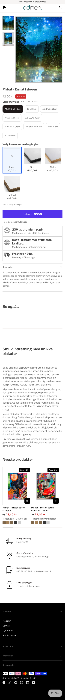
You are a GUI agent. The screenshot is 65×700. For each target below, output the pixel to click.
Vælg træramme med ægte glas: (21, 144)
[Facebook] (4, 682)
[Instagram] (21, 682)
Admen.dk (9, 678)
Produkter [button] (7, 611)
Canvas (6, 625)
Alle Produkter (10, 635)
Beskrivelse (8, 267)
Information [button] (8, 656)
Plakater (7, 621)
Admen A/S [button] (8, 646)
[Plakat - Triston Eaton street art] (17, 522)
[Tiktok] (10, 682)
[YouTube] (33, 682)
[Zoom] (21, 77)
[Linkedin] (27, 682)
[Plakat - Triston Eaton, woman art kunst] (45, 522)
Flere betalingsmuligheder (15, 222)
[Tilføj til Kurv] (27, 501)
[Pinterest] (15, 682)
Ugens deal (8, 630)
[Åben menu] (7, 7)
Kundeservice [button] (9, 665)
